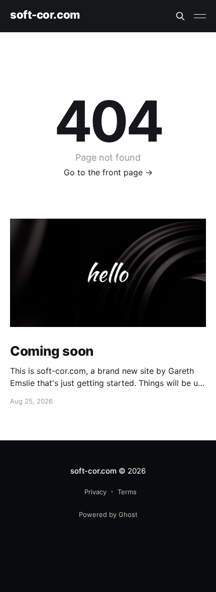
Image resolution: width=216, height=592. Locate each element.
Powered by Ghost (108, 514)
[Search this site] (180, 16)
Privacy (95, 492)
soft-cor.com (45, 15)
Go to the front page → (108, 172)
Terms (127, 492)
